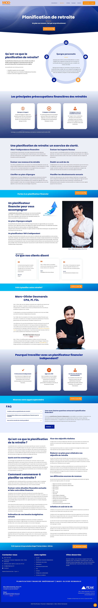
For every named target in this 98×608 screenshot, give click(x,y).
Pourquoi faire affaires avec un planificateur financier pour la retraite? (23, 416)
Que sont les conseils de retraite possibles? (18, 420)
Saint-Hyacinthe (78, 564)
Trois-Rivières (77, 560)
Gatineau (79, 559)
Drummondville (90, 562)
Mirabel (67, 565)
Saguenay (68, 560)
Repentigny (77, 562)
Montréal (68, 559)
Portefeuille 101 (42, 342)
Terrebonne (83, 560)
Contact (79, 3)
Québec (72, 559)
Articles (68, 3)
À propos (74, 3)
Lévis (72, 560)
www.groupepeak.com (90, 594)
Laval (76, 559)
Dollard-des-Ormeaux (87, 564)
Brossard (72, 562)
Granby (68, 564)
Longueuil (84, 559)
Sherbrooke (89, 559)
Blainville (72, 564)
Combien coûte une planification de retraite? (18, 411)
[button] (89, 3)
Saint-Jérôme (84, 562)
